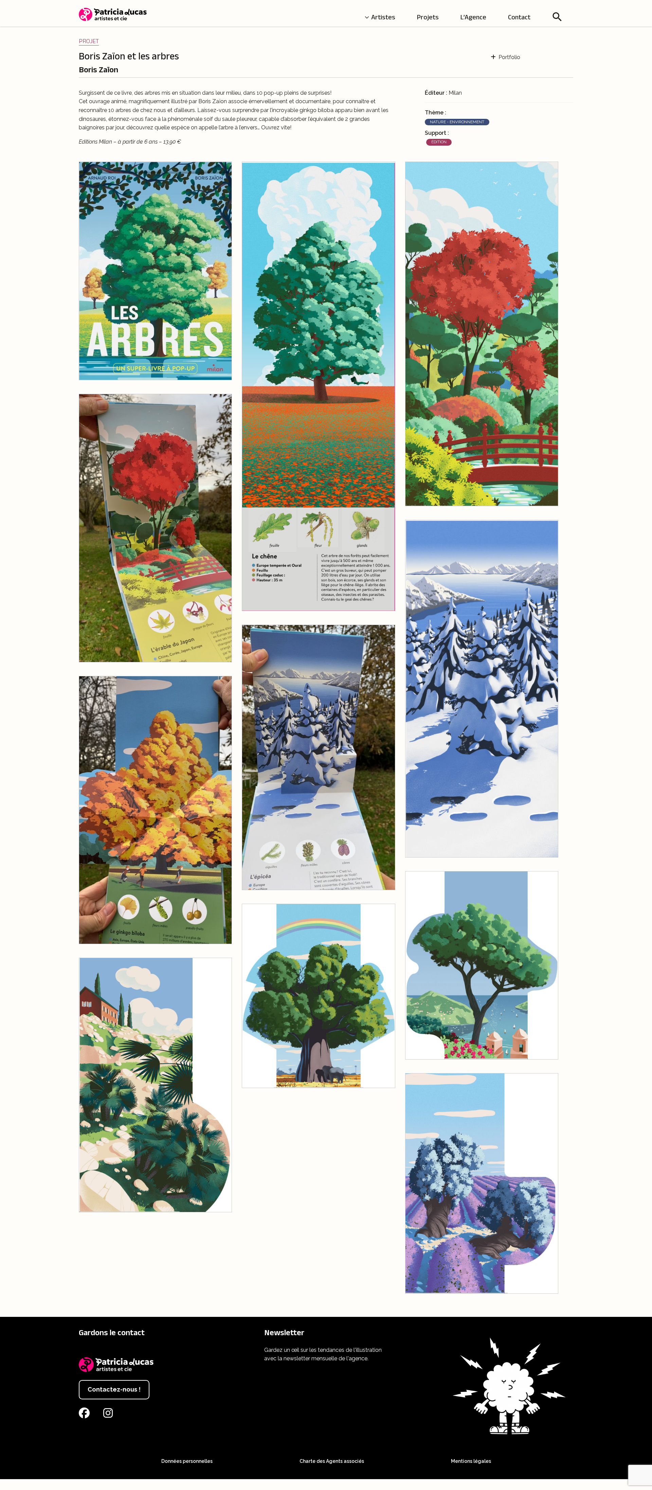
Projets (428, 17)
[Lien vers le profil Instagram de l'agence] (109, 1415)
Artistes (383, 17)
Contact (519, 17)
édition (439, 142)
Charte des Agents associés (332, 1461)
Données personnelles (187, 1461)
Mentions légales (471, 1461)
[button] (557, 17)
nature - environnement (457, 121)
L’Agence (473, 17)
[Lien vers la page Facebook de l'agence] (85, 1415)
